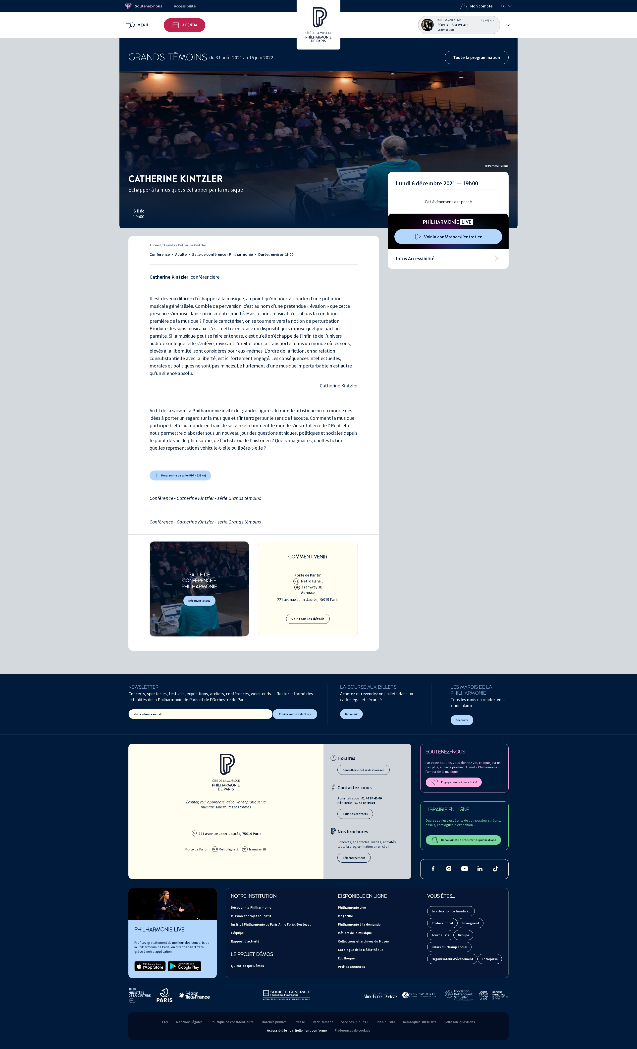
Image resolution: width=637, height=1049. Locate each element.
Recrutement (323, 1022)
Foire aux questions (459, 1022)
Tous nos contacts (355, 814)
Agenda (189, 25)
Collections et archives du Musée (363, 941)
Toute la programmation (476, 57)
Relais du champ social (449, 947)
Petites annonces (351, 966)
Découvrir (351, 714)
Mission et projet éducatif (251, 916)
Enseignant (470, 923)
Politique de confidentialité (232, 1022)
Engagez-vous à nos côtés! (459, 782)
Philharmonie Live (352, 907)
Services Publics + (355, 1022)
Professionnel (442, 923)
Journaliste (440, 935)
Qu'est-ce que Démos (247, 965)
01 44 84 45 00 (371, 798)
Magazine (345, 916)
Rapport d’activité (245, 941)
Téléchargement (354, 858)
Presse (300, 1022)
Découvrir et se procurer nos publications (468, 840)
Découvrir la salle (199, 600)
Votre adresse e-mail (147, 714)
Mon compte (481, 5)
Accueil (155, 245)
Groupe (463, 935)
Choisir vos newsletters (295, 714)
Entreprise (490, 959)
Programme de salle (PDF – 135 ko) (183, 475)
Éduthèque (346, 958)
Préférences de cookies (352, 1030)
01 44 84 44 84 (364, 802)
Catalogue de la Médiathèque (360, 949)
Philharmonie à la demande (359, 924)
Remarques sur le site (419, 1022)
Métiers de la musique (355, 933)
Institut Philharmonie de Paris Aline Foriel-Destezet (271, 924)
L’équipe (237, 933)
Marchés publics (274, 1022)
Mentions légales (189, 1022)
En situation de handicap (451, 911)
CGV (165, 1022)
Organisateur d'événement (452, 959)
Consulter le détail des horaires (363, 770)
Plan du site (386, 1022)
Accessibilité (185, 5)
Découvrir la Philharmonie (251, 907)
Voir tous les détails (307, 619)
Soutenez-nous (148, 5)
